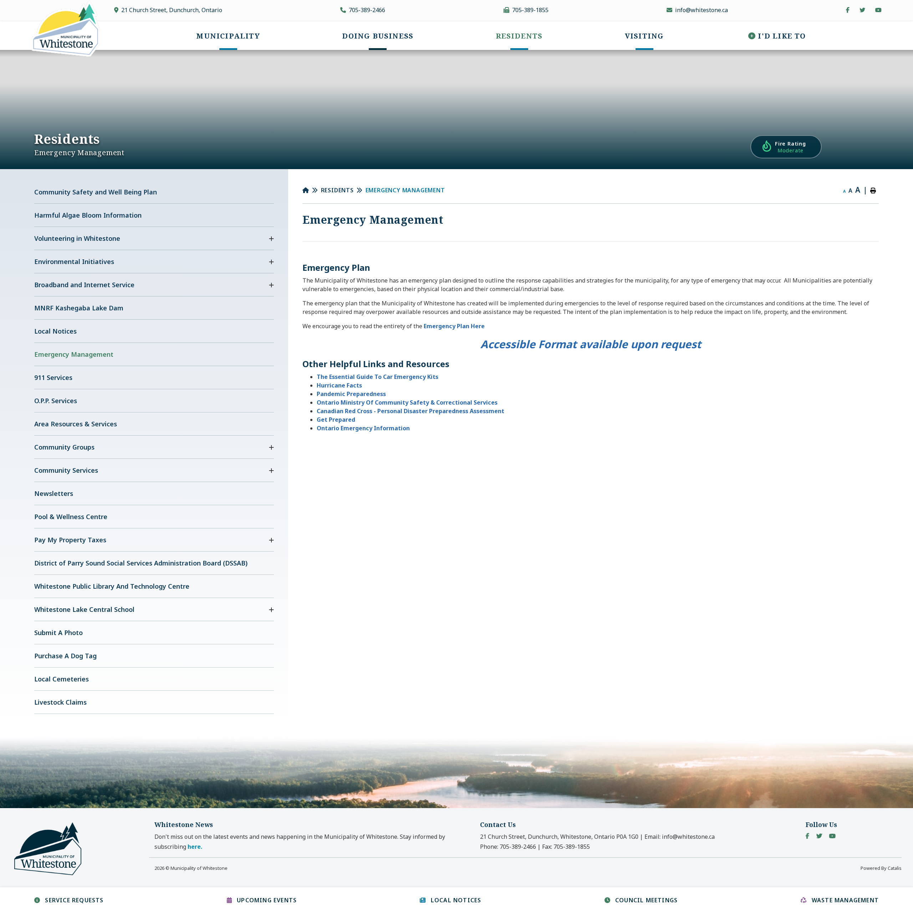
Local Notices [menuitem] (55, 331)
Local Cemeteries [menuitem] (61, 679)
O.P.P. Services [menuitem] (55, 400)
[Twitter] (819, 836)
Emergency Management (405, 190)
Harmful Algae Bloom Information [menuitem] (88, 215)
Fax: (566, 847)
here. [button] (195, 847)
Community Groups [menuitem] (64, 447)
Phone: (508, 847)
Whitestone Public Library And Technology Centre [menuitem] (111, 586)
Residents (337, 190)
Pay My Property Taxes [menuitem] (70, 540)
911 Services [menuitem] (53, 377)
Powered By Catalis (881, 868)
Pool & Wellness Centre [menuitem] (70, 516)
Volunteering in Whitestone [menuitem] (77, 238)
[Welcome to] (52, 874)
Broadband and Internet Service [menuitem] (84, 284)
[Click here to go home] (311, 190)
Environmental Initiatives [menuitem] (74, 261)
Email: (679, 837)
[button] (271, 239)
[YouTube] (832, 836)
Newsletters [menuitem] (53, 493)
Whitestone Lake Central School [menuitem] (84, 609)
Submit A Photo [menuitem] (58, 632)
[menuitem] (228, 35)
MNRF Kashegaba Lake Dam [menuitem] (78, 308)
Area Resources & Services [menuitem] (75, 424)
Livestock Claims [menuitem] (60, 702)
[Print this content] (873, 190)
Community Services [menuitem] (66, 470)
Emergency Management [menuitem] (73, 354)
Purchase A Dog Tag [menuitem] (65, 655)
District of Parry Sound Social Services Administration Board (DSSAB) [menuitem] (141, 563)
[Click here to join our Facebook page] (848, 10)
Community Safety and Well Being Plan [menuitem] (95, 192)
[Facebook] (807, 836)
